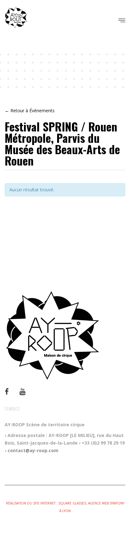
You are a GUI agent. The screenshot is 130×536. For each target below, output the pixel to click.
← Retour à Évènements (30, 111)
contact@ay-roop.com (33, 450)
